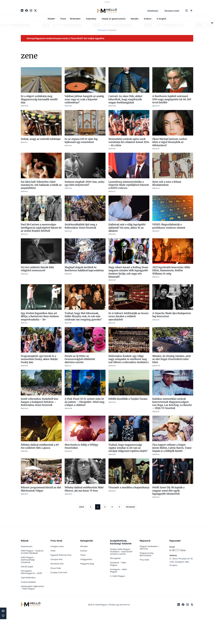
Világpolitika (86, 559)
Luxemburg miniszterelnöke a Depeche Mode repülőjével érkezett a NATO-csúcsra (128, 185)
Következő (130, 507)
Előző (81, 507)
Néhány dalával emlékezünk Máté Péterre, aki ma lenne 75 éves (84, 489)
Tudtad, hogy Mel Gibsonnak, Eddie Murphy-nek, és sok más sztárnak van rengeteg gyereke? (83, 316)
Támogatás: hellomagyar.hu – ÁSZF (31, 572)
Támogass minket (171, 11)
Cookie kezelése (28, 582)
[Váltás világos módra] (191, 10)
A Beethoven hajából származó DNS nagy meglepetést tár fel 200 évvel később (171, 99)
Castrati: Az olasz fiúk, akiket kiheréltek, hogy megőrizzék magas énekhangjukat (125, 99)
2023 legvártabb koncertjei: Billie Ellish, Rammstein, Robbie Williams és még (171, 270)
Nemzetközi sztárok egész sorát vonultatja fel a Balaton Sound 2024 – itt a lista (128, 142)
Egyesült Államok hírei (61, 555)
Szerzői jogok (27, 566)
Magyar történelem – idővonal (149, 547)
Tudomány (91, 18)
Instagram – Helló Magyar (118, 570)
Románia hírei (57, 563)
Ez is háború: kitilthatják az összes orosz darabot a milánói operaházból (128, 316)
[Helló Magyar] (107, 10)
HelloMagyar (152, 11)
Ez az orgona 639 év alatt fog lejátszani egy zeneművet (81, 140)
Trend (63, 18)
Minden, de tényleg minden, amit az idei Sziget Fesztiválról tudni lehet (171, 359)
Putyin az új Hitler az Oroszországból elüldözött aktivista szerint (80, 359)
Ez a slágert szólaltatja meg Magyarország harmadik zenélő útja (39, 99)
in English (161, 18)
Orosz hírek (56, 568)
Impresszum (26, 546)
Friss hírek (144, 559)
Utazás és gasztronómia (113, 18)
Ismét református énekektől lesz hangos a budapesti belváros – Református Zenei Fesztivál (39, 402)
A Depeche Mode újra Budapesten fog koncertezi (171, 315)
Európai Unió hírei (59, 572)
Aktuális (134, 18)
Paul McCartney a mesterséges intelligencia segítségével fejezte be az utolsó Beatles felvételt (41, 227)
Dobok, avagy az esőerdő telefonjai (40, 138)
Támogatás (115, 558)
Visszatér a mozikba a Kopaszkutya (128, 487)
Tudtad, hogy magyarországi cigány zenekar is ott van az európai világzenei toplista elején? (127, 448)
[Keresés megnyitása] (186, 10)
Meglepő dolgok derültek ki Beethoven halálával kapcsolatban (84, 269)
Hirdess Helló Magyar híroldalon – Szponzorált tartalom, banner (121, 551)
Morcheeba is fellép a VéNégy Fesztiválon (81, 446)
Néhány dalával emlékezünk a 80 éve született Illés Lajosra (40, 446)
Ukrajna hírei (56, 559)
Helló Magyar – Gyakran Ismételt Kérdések (32, 551)
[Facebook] (26, 10)
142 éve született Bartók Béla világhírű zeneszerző (37, 269)
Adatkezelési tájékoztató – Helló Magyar (32, 587)
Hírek (53, 550)
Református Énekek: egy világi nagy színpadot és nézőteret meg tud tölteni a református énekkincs (128, 359)
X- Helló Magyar (117, 576)
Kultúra (147, 18)
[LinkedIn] (22, 10)
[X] (35, 10)
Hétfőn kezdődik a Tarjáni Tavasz (127, 398)
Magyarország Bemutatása (146, 554)
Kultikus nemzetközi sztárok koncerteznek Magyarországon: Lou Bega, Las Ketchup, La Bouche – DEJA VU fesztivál (172, 403)
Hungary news (57, 546)
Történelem (75, 18)
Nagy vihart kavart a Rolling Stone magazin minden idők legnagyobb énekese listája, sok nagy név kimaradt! (128, 272)
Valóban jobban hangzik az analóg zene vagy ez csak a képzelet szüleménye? (84, 99)
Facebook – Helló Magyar (118, 563)
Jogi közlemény (28, 577)
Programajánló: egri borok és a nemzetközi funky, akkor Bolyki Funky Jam (39, 359)
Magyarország (87, 563)
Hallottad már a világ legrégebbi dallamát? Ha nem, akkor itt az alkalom (127, 227)
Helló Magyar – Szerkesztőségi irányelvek (28, 559)
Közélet (51, 18)
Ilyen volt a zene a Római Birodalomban (166, 183)
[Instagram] (31, 10)
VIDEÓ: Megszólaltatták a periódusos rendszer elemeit (168, 226)
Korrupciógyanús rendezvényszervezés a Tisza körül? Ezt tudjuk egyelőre (65, 38)
